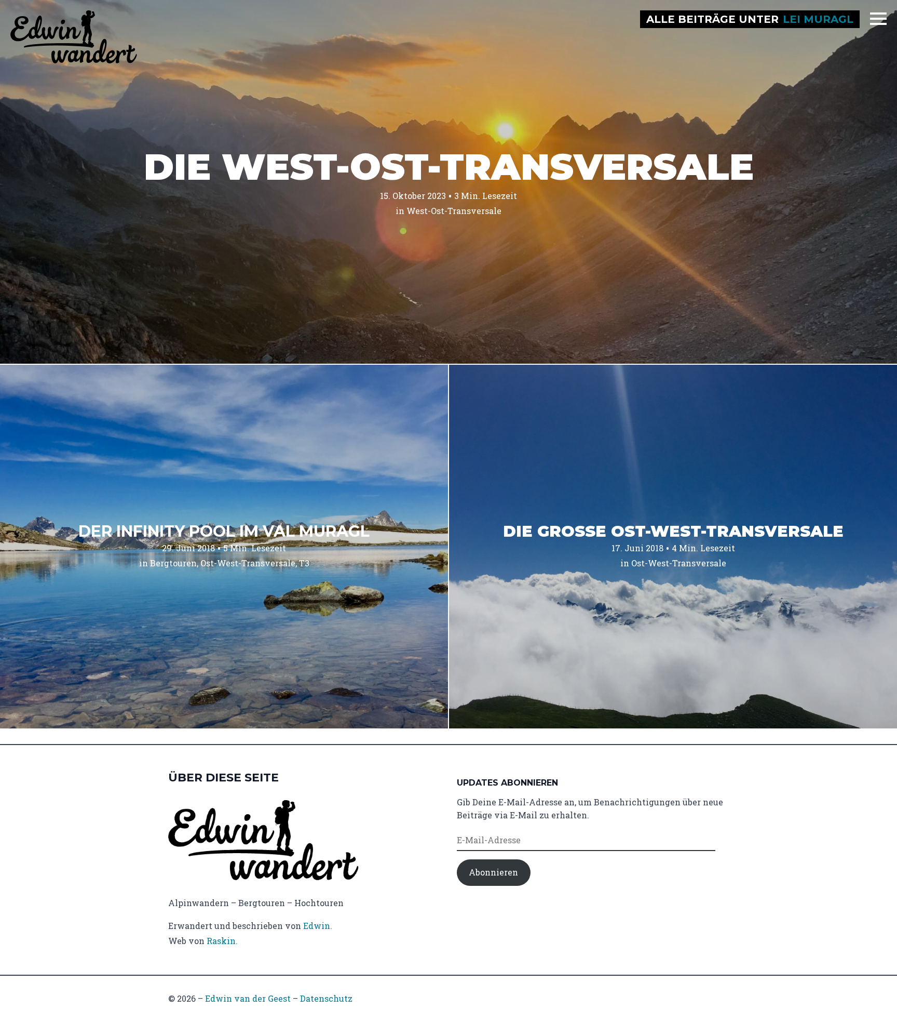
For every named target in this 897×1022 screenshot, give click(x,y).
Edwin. (317, 925)
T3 (304, 563)
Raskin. (222, 940)
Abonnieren (493, 872)
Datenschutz (326, 998)
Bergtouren (173, 563)
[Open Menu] (878, 18)
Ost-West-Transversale (247, 563)
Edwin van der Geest (248, 998)
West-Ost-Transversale (453, 210)
